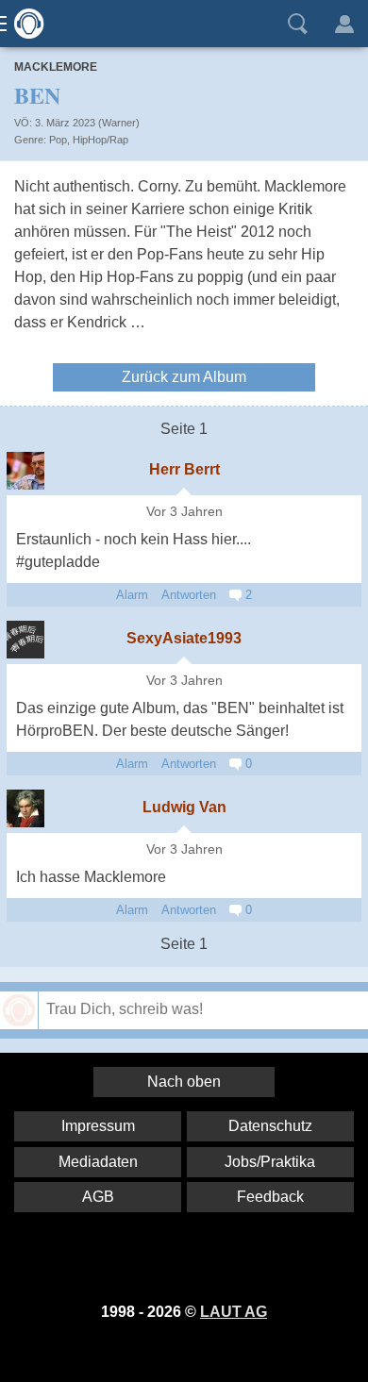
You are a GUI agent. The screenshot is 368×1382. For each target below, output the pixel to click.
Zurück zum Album (184, 377)
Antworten (188, 595)
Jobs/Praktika (270, 1162)
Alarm (132, 595)
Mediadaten (98, 1162)
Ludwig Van (184, 807)
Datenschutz (270, 1126)
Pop (58, 139)
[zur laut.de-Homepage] (23, 23)
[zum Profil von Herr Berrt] (25, 471)
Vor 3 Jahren (184, 512)
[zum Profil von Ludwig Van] (25, 808)
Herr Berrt (184, 469)
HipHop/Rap (100, 139)
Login (344, 23)
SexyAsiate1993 (184, 638)
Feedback (270, 1197)
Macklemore (55, 67)
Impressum (98, 1126)
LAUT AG (233, 1312)
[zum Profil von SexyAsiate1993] (25, 639)
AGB (98, 1197)
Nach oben (184, 1082)
